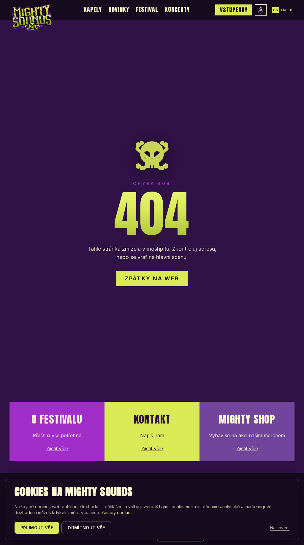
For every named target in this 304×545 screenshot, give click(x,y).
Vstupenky (234, 10)
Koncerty (177, 9)
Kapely (93, 9)
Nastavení (279, 527)
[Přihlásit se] (261, 10)
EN (283, 10)
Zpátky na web (152, 278)
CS (275, 10)
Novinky (118, 9)
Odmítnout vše (86, 527)
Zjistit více (57, 448)
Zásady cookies (117, 512)
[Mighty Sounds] (32, 18)
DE (291, 10)
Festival (147, 9)
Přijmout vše (36, 527)
